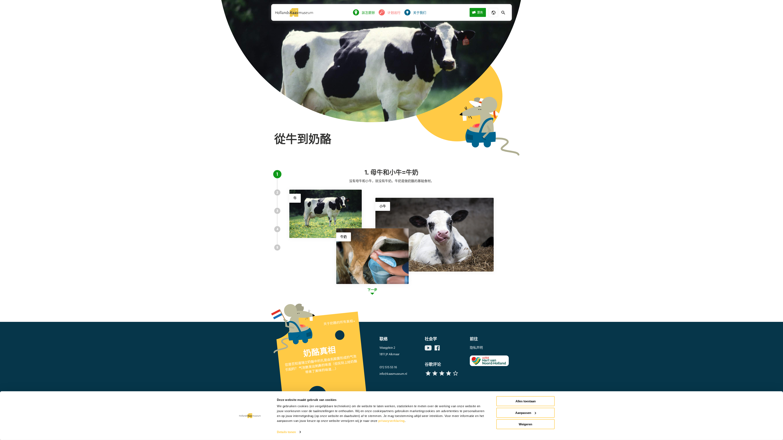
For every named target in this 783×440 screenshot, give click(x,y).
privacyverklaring (391, 420)
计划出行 (393, 13)
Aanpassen (523, 412)
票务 (480, 12)
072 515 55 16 (388, 367)
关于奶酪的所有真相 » (339, 322)
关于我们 (419, 13)
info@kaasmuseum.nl (393, 374)
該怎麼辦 (368, 13)
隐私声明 (476, 347)
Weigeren (525, 424)
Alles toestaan (525, 401)
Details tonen (286, 432)
